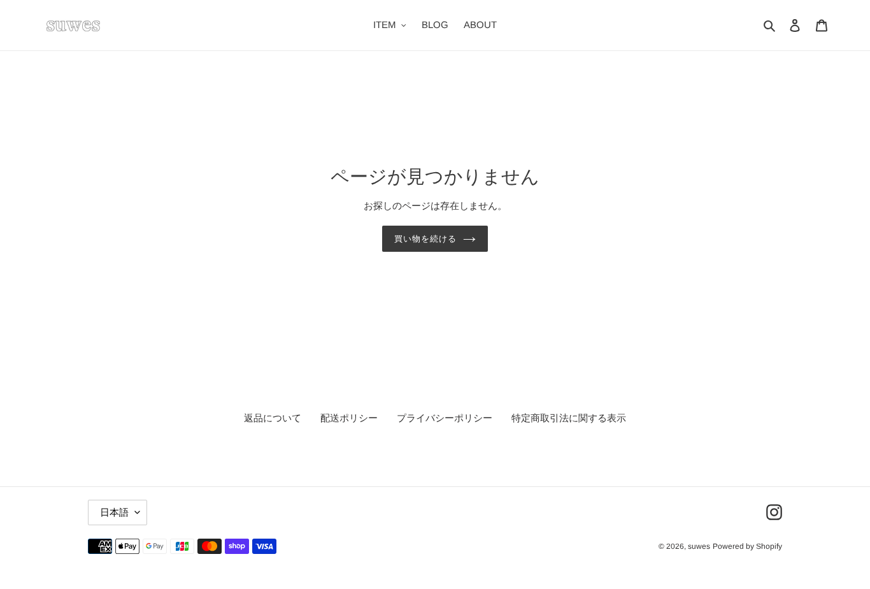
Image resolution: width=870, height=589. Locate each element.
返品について (272, 417)
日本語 (114, 512)
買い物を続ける (425, 239)
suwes (699, 546)
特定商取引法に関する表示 (568, 417)
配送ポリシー (349, 417)
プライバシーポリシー (444, 417)
